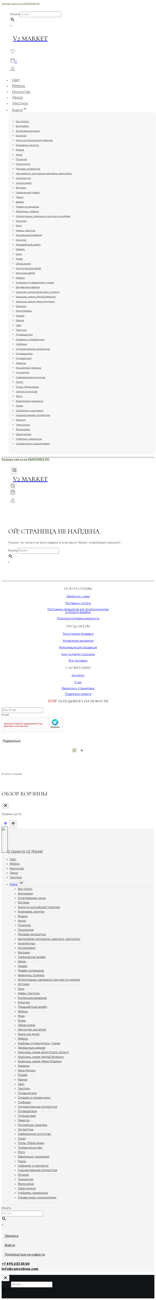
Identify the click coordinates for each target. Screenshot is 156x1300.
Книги (13, 884)
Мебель (20, 249)
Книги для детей (25, 273)
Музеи (19, 258)
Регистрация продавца (78, 634)
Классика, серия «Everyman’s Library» (38, 292)
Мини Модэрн (24, 310)
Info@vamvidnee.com (20, 1269)
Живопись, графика (27, 211)
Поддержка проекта (78, 694)
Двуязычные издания (28, 287)
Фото (19, 396)
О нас (78, 682)
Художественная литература (33, 348)
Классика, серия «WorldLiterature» (36, 296)
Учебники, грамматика (29, 438)
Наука (19, 154)
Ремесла (21, 363)
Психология (23, 163)
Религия (20, 419)
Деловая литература (28, 168)
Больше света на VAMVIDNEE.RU (21, 3)
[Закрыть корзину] (5, 806)
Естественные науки (28, 130)
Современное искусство (31, 377)
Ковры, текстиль (25, 230)
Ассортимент (24, 183)
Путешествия (23, 358)
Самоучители (23, 434)
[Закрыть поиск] (5, 1278)
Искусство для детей (28, 268)
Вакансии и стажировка (78, 688)
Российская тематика (28, 367)
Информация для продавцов (78, 647)
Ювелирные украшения (29, 401)
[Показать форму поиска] (12, 486)
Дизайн (20, 201)
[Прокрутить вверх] (5, 824)
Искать (15, 14)
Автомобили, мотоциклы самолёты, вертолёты (44, 173)
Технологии (23, 424)
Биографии (22, 126)
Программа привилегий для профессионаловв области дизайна (78, 611)
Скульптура (22, 372)
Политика (21, 159)
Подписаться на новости (25, 1254)
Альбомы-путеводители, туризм (35, 282)
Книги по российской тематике (34, 140)
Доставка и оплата (78, 603)
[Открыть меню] (13, 470)
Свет (19, 325)
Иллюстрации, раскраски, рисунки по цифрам (43, 216)
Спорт (19, 382)
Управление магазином (78, 641)
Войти (10, 1245)
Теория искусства (26, 391)
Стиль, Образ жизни (27, 386)
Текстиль (21, 329)
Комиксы (21, 306)
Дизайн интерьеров (27, 206)
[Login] (78, 69)
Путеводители (24, 334)
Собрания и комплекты (29, 410)
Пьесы (19, 405)
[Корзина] (12, 492)
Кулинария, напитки (27, 145)
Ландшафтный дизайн (28, 244)
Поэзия (20, 315)
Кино (19, 225)
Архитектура (23, 178)
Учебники (21, 344)
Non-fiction (22, 121)
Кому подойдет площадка (78, 654)
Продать (11, 1236)
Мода (19, 254)
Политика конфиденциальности (78, 618)
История (21, 135)
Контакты (78, 675)
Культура (21, 239)
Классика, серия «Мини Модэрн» (35, 301)
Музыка (20, 149)
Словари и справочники (30, 339)
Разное (20, 320)
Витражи (21, 187)
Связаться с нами (78, 596)
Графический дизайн (28, 192)
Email (5, 715)
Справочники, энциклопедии (33, 443)
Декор (19, 197)
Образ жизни (23, 263)
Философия (23, 429)
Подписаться (11, 741)
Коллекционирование (29, 235)
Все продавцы (78, 660)
